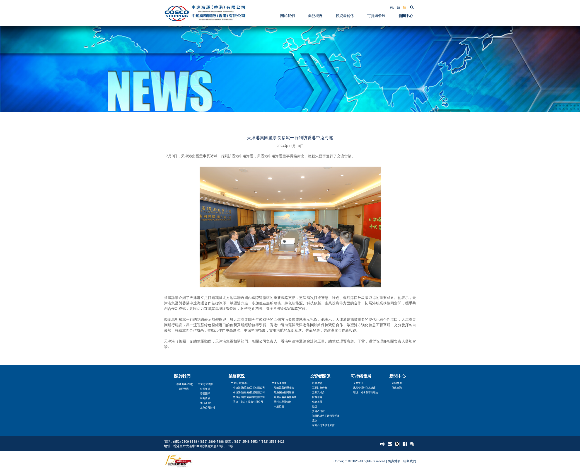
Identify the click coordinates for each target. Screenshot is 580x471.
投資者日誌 (318, 411)
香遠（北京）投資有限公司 (248, 401)
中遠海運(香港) (184, 384)
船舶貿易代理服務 (284, 387)
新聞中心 (406, 16)
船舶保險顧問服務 (284, 392)
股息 (314, 406)
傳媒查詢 (397, 387)
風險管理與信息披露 (364, 387)
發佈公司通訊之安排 (323, 425)
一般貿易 (279, 406)
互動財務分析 (319, 387)
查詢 (314, 420)
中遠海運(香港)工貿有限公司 (249, 387)
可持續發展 (376, 16)
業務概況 (315, 16)
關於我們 (287, 16)
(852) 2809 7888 (212, 441)
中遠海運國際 (205, 384)
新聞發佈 (397, 383)
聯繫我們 (409, 461)
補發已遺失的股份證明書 (326, 415)
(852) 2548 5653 (246, 441)
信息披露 (317, 401)
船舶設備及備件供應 (285, 397)
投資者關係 (345, 16)
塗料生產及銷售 (282, 401)
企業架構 (205, 388)
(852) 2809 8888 (185, 441)
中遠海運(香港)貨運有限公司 (249, 392)
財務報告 (317, 397)
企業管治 (358, 383)
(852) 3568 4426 (273, 441)
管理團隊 (184, 388)
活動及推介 (318, 392)
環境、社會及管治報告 (365, 392)
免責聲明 (394, 461)
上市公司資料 (207, 407)
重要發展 (205, 398)
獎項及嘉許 (206, 402)
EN (392, 8)
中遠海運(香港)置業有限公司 (249, 397)
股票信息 (317, 383)
